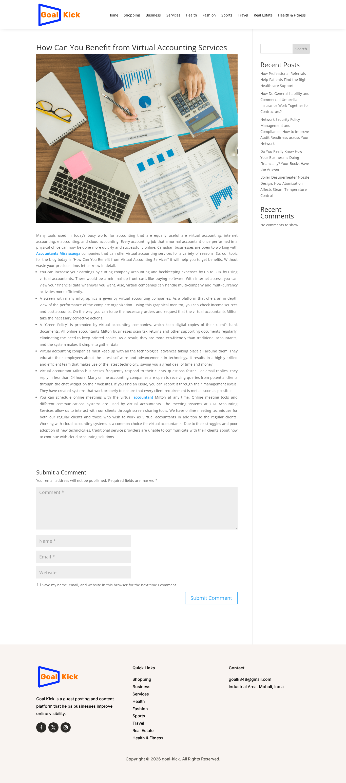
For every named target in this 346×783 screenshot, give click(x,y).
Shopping (132, 15)
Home (113, 15)
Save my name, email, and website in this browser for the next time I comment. (109, 585)
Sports (226, 15)
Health (191, 15)
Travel (243, 15)
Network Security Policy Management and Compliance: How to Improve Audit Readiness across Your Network (284, 131)
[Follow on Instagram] (66, 727)
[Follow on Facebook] (41, 727)
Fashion (209, 15)
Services (173, 15)
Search (301, 48)
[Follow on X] (53, 727)
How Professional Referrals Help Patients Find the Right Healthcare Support (284, 79)
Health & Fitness (292, 15)
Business (153, 15)
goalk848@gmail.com (250, 679)
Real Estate (263, 15)
